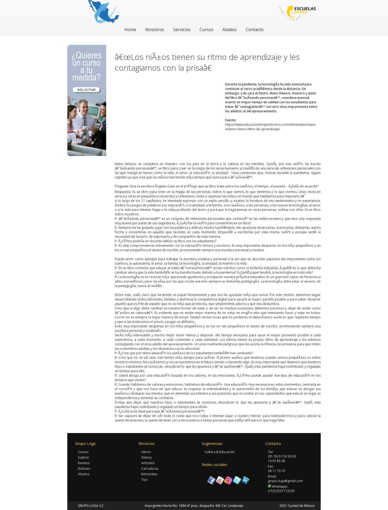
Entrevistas (149, 474)
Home (130, 29)
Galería (83, 457)
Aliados (230, 29)
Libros (146, 452)
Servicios (182, 29)
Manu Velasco (125, 164)
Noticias (84, 468)
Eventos (83, 463)
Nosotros (154, 29)
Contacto (255, 29)
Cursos (207, 29)
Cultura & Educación (220, 452)
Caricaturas (149, 468)
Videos (146, 457)
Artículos (147, 463)
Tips (144, 479)
